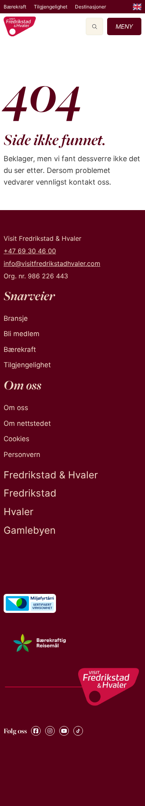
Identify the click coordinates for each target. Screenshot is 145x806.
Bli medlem (21, 334)
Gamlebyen (30, 530)
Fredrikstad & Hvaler (51, 475)
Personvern (22, 454)
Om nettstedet (27, 423)
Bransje (16, 318)
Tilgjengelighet (50, 7)
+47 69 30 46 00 (30, 251)
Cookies (16, 439)
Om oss (16, 408)
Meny (124, 26)
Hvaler (18, 512)
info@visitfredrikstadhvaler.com (52, 263)
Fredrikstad (30, 493)
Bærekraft (15, 7)
